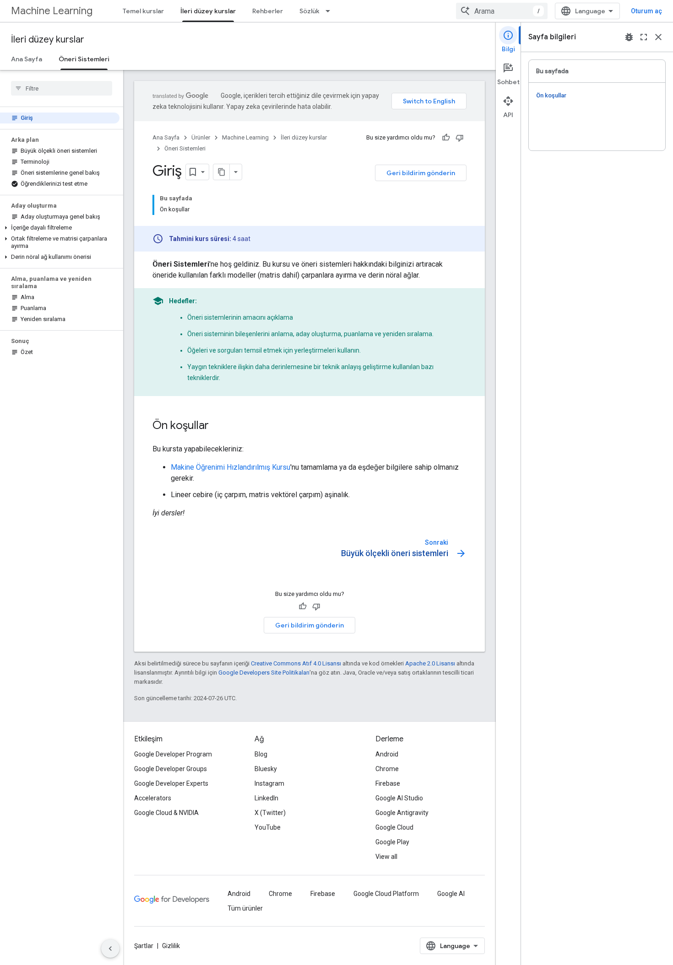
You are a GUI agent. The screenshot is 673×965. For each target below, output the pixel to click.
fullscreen (643, 37)
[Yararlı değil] (460, 138)
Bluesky (266, 768)
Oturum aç (646, 11)
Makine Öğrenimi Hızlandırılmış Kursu (230, 467)
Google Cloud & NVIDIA (166, 812)
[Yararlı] (446, 138)
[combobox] (502, 11)
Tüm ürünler (245, 908)
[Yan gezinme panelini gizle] (110, 948)
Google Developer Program (173, 754)
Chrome (387, 768)
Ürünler (200, 137)
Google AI (451, 893)
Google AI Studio (399, 798)
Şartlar (143, 945)
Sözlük (309, 11)
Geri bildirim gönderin (420, 173)
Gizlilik (171, 945)
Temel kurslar (143, 11)
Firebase (387, 783)
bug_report (629, 37)
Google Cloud (394, 827)
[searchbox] (61, 88)
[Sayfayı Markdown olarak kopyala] (221, 172)
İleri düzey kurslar (208, 11)
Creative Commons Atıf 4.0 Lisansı (296, 663)
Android (386, 754)
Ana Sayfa (26, 59)
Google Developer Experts (171, 783)
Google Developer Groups (170, 768)
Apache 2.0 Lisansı (430, 663)
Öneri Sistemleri (84, 59)
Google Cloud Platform (386, 893)
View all (386, 856)
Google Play (392, 842)
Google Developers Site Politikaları (263, 672)
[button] (59, 227)
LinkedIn (266, 798)
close (658, 37)
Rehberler (267, 11)
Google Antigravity (402, 812)
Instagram (269, 783)
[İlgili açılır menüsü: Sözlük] (331, 11)
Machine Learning (51, 11)
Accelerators (152, 798)
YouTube (268, 827)
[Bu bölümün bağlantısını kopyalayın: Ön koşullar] (218, 426)
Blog (261, 754)
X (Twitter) (270, 812)
